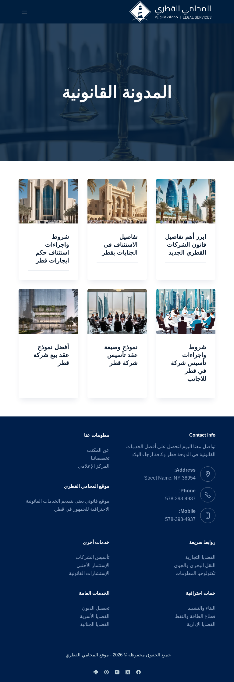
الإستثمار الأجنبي (92, 565)
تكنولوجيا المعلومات (195, 573)
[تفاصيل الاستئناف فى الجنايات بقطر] (117, 201)
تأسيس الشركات (92, 557)
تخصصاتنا (100, 458)
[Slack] (96, 672)
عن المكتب (98, 450)
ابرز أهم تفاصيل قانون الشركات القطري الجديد (185, 244)
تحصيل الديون (95, 608)
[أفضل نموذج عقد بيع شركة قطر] (48, 311)
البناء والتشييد (201, 608)
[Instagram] (117, 672)
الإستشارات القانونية (89, 573)
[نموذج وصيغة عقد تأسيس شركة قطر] (117, 311)
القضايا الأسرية (94, 616)
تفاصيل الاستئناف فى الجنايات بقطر (120, 244)
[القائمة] (24, 12)
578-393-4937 (180, 498)
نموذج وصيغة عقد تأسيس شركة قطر (121, 355)
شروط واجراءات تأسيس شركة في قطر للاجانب (188, 363)
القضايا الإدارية (201, 624)
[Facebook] (138, 672)
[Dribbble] (106, 672)
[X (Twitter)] (128, 672)
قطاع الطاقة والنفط (195, 616)
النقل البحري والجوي (194, 565)
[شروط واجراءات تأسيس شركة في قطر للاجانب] (185, 311)
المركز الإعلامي (93, 466)
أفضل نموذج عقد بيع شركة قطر (51, 355)
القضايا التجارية (200, 557)
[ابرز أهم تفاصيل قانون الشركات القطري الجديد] (185, 201)
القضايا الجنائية (94, 624)
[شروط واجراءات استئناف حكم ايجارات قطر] (48, 201)
